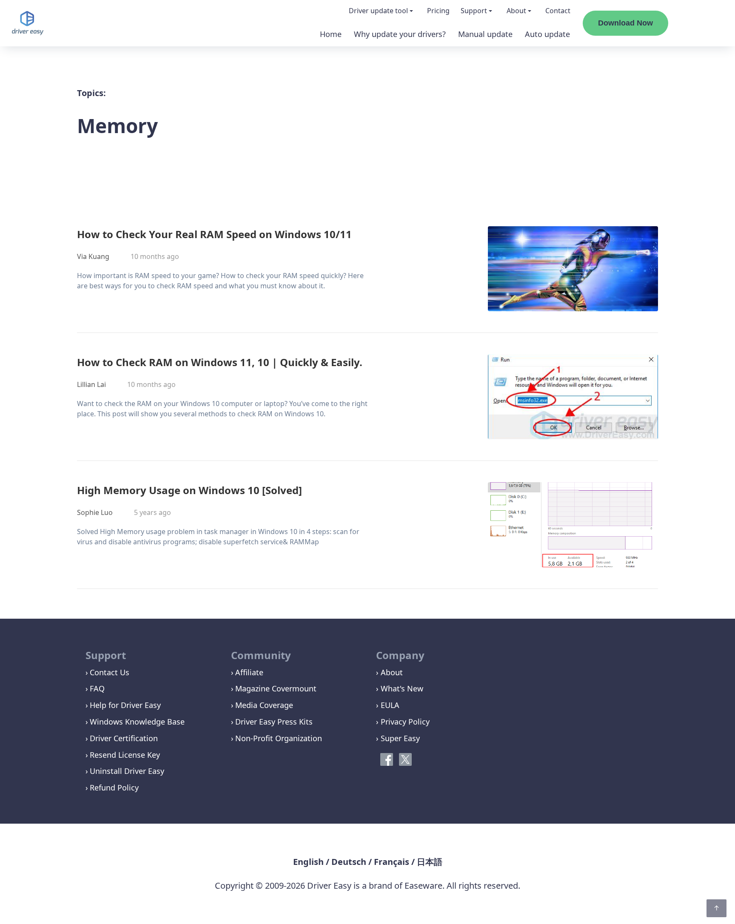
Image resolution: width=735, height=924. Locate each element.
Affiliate (249, 672)
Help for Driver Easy (125, 705)
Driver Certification (124, 738)
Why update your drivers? (400, 34)
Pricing (438, 10)
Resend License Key (125, 755)
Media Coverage (264, 705)
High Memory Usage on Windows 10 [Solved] (189, 490)
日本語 (429, 861)
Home (331, 34)
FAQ (97, 688)
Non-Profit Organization (278, 738)
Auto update (547, 34)
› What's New (399, 688)
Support (474, 10)
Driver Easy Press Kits (274, 721)
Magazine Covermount (275, 688)
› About (389, 672)
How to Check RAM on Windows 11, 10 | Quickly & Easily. (219, 362)
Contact (557, 10)
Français (391, 861)
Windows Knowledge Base (137, 721)
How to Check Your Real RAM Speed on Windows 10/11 (214, 234)
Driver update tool (378, 10)
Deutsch (348, 861)
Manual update (485, 34)
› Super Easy (398, 738)
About (516, 10)
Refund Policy (114, 787)
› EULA (387, 705)
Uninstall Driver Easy (127, 771)
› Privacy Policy (403, 721)
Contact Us (109, 672)
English (308, 861)
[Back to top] (716, 908)
